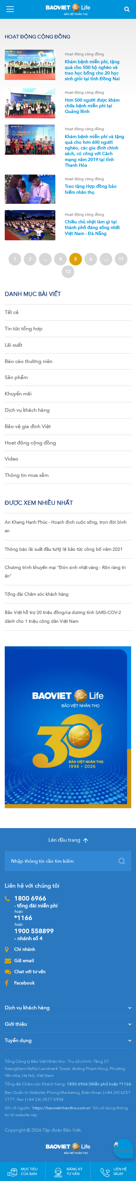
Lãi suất (13, 345)
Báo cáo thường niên (29, 361)
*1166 (23, 918)
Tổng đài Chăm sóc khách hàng (37, 594)
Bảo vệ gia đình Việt (28, 426)
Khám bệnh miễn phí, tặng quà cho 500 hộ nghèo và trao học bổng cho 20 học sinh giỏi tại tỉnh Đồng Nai (92, 70)
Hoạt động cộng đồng (30, 442)
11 (121, 259)
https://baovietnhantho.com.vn (62, 1108)
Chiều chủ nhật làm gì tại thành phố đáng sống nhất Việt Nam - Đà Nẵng (92, 227)
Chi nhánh (24, 949)
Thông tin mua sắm (27, 475)
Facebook (24, 983)
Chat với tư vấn (30, 972)
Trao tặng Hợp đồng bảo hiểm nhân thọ (91, 189)
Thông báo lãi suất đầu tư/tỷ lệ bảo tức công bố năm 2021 (64, 549)
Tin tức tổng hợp (23, 328)
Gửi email (24, 961)
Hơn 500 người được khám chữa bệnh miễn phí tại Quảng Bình (92, 105)
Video (11, 458)
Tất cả (12, 312)
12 (68, 272)
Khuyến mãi (18, 393)
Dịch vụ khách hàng (27, 410)
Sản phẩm (16, 377)
